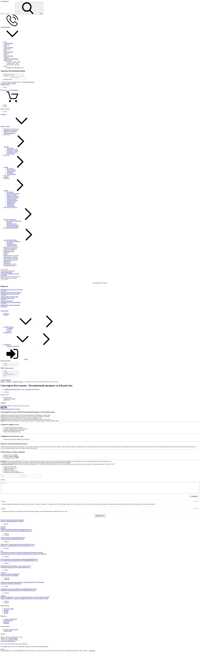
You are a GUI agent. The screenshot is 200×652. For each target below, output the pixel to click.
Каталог (3, 310)
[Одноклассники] (4, 407)
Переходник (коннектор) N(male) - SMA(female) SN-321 (15, 567)
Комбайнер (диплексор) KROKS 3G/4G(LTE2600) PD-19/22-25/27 (18, 590)
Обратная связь (8, 332)
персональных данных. (28, 82)
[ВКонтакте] (1, 407)
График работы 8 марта (7, 301)
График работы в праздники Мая (9, 296)
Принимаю (92, 650)
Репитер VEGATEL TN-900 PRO (9, 575)
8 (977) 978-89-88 (8, 47)
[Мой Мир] (6, 407)
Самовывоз (10, 328)
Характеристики (10, 409)
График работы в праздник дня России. (11, 292)
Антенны (6, 610)
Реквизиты (7, 622)
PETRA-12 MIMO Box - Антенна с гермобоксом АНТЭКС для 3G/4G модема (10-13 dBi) (24, 598)
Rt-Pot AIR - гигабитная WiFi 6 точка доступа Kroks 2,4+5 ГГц (17, 545)
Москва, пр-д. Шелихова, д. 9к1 (15, 67)
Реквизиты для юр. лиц (13, 346)
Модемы (6, 613)
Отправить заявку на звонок (8, 83)
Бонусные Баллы (8, 620)
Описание (3, 409)
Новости (6, 315)
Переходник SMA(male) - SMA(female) (11, 583)
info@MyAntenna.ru (10, 641)
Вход (2, 360)
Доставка (9, 329)
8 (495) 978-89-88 (5, 27)
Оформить (15, 90)
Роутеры (6, 611)
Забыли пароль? (9, 368)
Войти (26, 359)
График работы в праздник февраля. (10, 305)
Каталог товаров (5, 126)
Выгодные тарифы (9, 608)
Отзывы (17, 409)
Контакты (6, 313)
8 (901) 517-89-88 (8, 51)
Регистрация (7, 360)
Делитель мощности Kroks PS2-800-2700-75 (12, 539)
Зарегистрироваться (6, 380)
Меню (7, 310)
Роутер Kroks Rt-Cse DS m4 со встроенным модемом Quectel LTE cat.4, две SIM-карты (23, 554)
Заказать (3, 403)
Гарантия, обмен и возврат (11, 629)
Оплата (9, 331)
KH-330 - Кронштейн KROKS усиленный (12, 521)
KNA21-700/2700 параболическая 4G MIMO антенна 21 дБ (16, 531)
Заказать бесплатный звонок (11, 59)
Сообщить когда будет (9, 398)
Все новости (4, 306)
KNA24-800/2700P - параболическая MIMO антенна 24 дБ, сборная (10, 277)
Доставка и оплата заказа (10, 619)
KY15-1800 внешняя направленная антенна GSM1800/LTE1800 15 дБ (19, 560)
